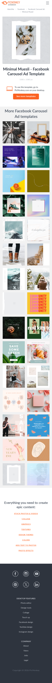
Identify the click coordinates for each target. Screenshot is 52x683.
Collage (26, 519)
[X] (26, 584)
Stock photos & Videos (26, 514)
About (26, 646)
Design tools (26, 608)
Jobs (26, 655)
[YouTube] (37, 574)
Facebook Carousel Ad (36, 9)
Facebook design (26, 622)
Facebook (21, 9)
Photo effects (26, 551)
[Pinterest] (15, 584)
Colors (26, 540)
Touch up (26, 617)
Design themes (26, 535)
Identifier (10, 9)
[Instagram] (26, 574)
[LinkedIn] (37, 584)
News (26, 651)
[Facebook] (15, 574)
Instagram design (26, 632)
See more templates (26, 96)
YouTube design (26, 627)
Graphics (26, 524)
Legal (26, 660)
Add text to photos (26, 545)
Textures (26, 529)
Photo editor (26, 603)
